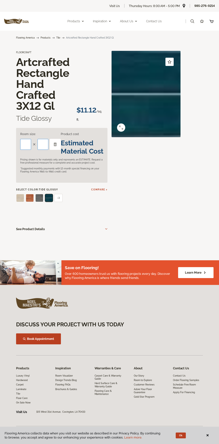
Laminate (21, 389)
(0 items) (211, 21)
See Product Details (30, 229)
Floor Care (22, 398)
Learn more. (133, 437)
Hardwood (22, 380)
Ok (180, 435)
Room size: (28, 134)
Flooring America (25, 37)
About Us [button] (126, 21)
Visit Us (114, 6)
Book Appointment (40, 339)
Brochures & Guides (66, 389)
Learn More (193, 272)
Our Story (139, 375)
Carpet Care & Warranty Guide (108, 377)
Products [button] (73, 21)
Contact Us (154, 21)
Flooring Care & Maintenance (103, 392)
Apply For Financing (184, 392)
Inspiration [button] (100, 21)
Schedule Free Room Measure (184, 386)
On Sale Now (23, 402)
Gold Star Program (144, 396)
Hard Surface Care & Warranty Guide (106, 385)
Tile (58, 37)
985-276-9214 (204, 6)
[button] (192, 21)
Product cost (70, 134)
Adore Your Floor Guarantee (143, 391)
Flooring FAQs (62, 384)
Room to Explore (143, 380)
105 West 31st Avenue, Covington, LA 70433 (60, 411)
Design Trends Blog (66, 380)
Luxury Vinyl (23, 375)
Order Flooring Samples (186, 380)
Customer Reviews (144, 384)
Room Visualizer (64, 375)
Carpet (20, 384)
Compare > (99, 189)
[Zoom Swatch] (121, 127)
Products (45, 37)
